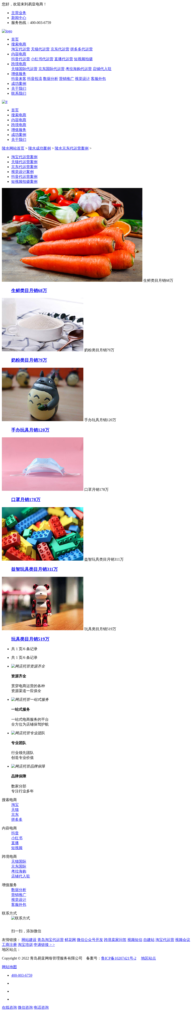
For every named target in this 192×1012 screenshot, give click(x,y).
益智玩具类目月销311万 (34, 569)
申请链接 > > (44, 945)
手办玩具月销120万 (30, 429)
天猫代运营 (40, 49)
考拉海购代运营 (79, 69)
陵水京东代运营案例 (72, 148)
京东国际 (18, 866)
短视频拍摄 (83, 59)
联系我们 (18, 93)
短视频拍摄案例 (24, 182)
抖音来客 (18, 79)
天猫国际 (18, 861)
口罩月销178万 (26, 499)
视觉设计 (82, 79)
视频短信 (134, 940)
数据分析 (50, 79)
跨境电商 (18, 64)
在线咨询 (9, 1007)
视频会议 (182, 940)
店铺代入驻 (102, 69)
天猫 (15, 810)
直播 (15, 843)
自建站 (149, 940)
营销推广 (66, 79)
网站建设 (29, 940)
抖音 (15, 833)
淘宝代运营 (20, 49)
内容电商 (18, 54)
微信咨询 (25, 1007)
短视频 (16, 848)
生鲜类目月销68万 (29, 290)
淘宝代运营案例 (24, 157)
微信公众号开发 (90, 940)
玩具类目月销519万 (30, 639)
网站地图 (9, 967)
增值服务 (18, 74)
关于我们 (18, 88)
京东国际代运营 (51, 69)
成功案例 (18, 84)
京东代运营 (60, 49)
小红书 (16, 838)
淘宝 (15, 805)
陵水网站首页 (13, 148)
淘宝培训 (25, 945)
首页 (15, 39)
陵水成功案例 (39, 148)
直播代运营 (63, 59)
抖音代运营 (20, 59)
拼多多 (16, 819)
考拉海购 (18, 871)
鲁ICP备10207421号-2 (118, 958)
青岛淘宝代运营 (50, 940)
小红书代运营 (42, 59)
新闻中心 (18, 18)
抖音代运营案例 (24, 177)
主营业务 (18, 13)
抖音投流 (34, 79)
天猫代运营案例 (24, 162)
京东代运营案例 (24, 167)
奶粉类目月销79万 (29, 360)
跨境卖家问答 (115, 940)
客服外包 (98, 79)
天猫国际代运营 (24, 69)
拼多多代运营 (81, 49)
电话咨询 (41, 1007)
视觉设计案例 (22, 172)
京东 (15, 815)
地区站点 (148, 958)
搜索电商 (18, 44)
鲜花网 (70, 940)
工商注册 (9, 945)
